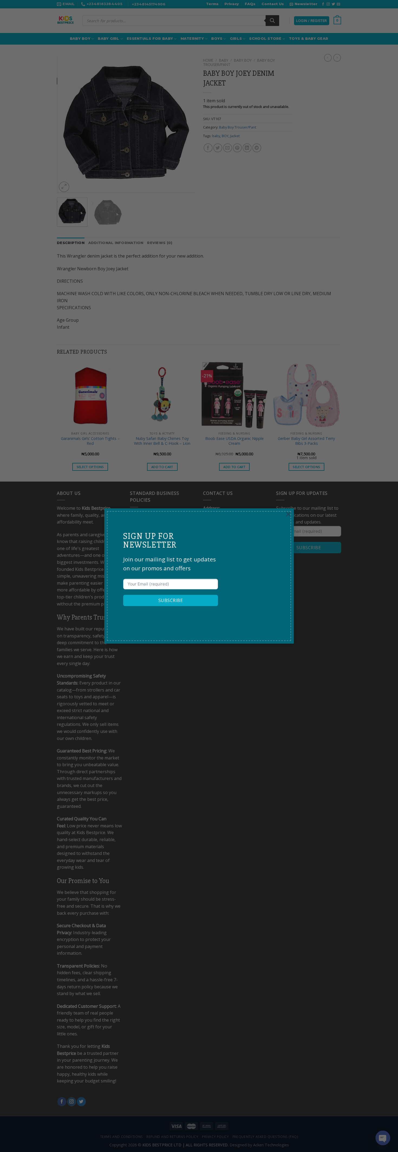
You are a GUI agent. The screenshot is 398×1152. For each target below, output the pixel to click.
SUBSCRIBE (170, 601)
